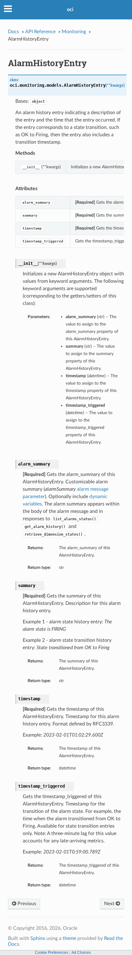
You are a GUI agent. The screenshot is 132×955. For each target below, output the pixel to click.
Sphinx (37, 938)
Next (110, 903)
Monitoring (74, 31)
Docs (13, 31)
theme (69, 938)
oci (70, 9)
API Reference (40, 31)
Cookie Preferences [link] (51, 952)
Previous (26, 903)
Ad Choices (81, 952)
